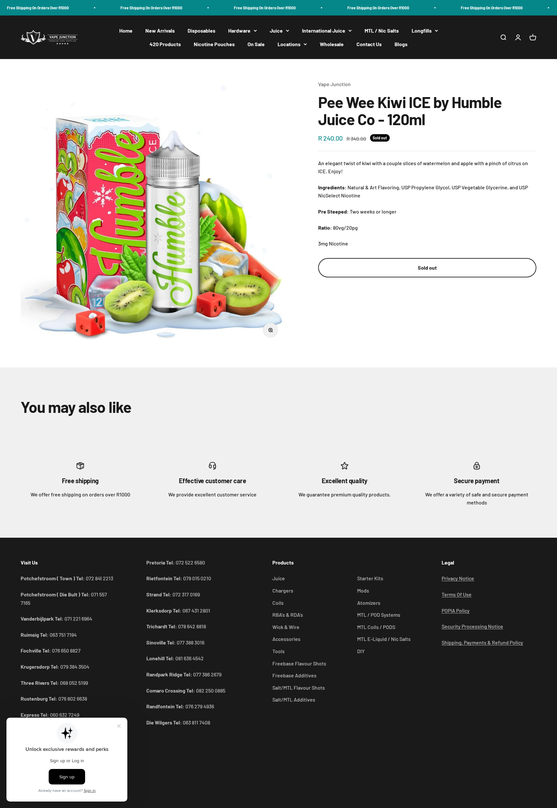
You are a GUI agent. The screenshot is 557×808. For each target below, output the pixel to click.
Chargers (282, 590)
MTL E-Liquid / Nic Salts (384, 639)
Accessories (286, 639)
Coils (278, 603)
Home (125, 30)
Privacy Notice (458, 578)
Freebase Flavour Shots (299, 663)
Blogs (401, 44)
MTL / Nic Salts (382, 30)
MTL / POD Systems (378, 615)
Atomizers (368, 603)
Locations (289, 44)
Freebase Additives (294, 675)
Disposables (201, 30)
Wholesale (332, 44)
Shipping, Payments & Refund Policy (482, 642)
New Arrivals (160, 30)
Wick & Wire (285, 627)
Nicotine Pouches (214, 44)
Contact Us (369, 44)
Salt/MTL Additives (293, 699)
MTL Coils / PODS (376, 627)
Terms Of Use (457, 594)
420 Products (165, 44)
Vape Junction (334, 84)
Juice (276, 30)
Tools (278, 651)
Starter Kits (370, 578)
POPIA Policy (456, 610)
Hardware (239, 30)
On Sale (256, 44)
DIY (361, 651)
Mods (363, 590)
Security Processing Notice (472, 626)
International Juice (323, 30)
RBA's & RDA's (287, 615)
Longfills (422, 30)
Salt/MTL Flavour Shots (298, 687)
